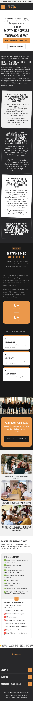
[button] (3, 7)
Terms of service (21, 697)
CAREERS (4, 677)
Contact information (10, 695)
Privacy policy (22, 695)
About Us (5, 670)
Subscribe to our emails (11, 683)
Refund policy (10, 697)
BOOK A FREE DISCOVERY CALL (16, 40)
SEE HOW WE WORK (16, 46)
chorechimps (12, 692)
